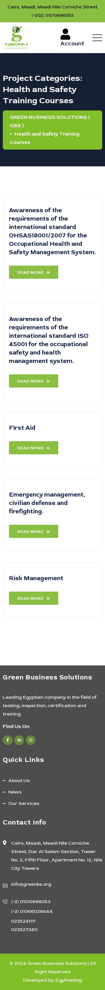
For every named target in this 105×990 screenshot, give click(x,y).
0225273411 (24, 929)
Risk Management (36, 578)
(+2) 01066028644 (32, 911)
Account (72, 43)
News (15, 792)
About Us (19, 780)
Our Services (23, 803)
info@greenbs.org (31, 884)
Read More (30, 272)
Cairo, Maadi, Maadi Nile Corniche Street (52, 7)
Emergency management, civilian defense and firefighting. (47, 503)
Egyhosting (68, 980)
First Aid (22, 428)
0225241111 (23, 921)
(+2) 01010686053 (30, 901)
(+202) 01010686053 (53, 15)
